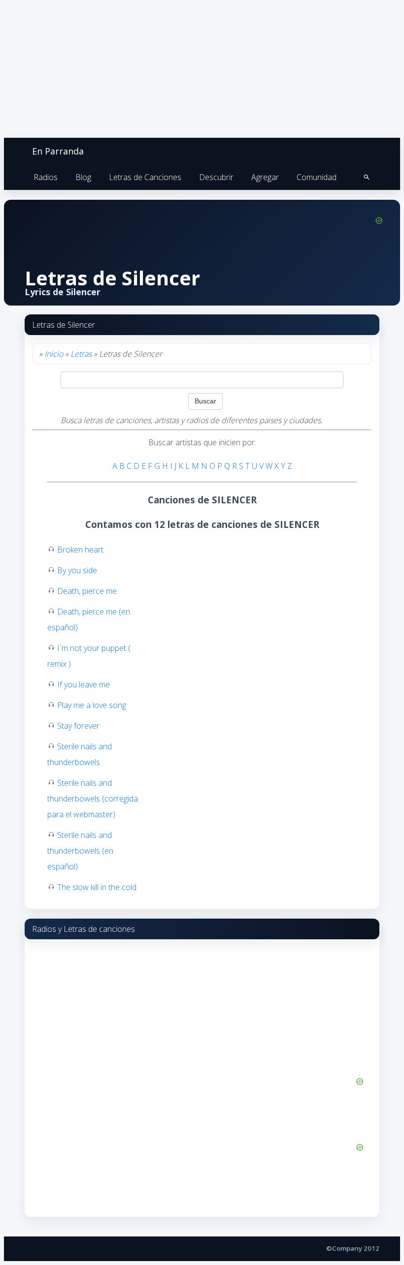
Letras (81, 353)
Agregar (265, 177)
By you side (77, 570)
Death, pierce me (87, 591)
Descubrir (216, 177)
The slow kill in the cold (96, 887)
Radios (46, 177)
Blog (83, 177)
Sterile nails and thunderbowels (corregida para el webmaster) (92, 798)
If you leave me (83, 684)
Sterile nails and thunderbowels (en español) (80, 851)
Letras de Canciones (145, 177)
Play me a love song (91, 705)
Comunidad (317, 177)
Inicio (53, 353)
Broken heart (80, 549)
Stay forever (78, 725)
